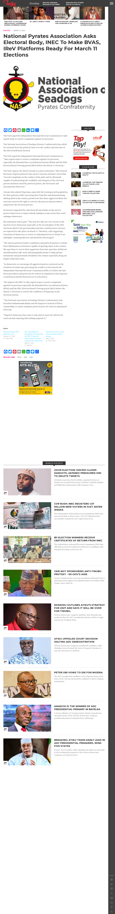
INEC (25, 357)
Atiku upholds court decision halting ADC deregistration (76, 640)
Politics (6, 30)
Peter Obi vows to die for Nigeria (78, 672)
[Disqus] (35, 428)
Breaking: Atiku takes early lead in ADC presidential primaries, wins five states (79, 743)
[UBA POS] (88, 161)
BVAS (19, 357)
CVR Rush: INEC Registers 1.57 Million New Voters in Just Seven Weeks (78, 506)
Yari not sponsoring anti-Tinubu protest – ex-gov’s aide (77, 573)
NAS (31, 357)
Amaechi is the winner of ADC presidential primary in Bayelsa (77, 708)
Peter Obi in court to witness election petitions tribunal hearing (55, 334)
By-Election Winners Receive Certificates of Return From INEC (78, 539)
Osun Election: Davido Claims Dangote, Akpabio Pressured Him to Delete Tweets (77, 473)
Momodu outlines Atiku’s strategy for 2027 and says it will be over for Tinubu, (79, 608)
